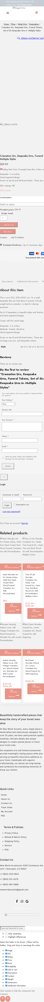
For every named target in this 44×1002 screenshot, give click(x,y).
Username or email (12, 494)
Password (32, 494)
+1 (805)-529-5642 (9, 874)
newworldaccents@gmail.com (14, 889)
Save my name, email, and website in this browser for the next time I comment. (21, 458)
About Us (5, 799)
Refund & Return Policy (16, 837)
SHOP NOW (27, 4)
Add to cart (9, 225)
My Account (6, 811)
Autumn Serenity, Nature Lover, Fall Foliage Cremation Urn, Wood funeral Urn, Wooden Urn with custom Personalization (10, 668)
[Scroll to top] (2, 999)
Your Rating (7, 400)
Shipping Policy (12, 841)
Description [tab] (7, 281)
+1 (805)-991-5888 (9, 884)
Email (5, 446)
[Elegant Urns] (19, 13)
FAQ (3, 815)
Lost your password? (12, 511)
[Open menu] (7, 13)
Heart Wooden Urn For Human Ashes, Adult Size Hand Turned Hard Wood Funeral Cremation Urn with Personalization (10, 584)
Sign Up (24, 523)
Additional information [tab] (27, 281)
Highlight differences (16, 937)
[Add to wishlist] (2, 560)
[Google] (27, 902)
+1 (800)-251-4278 (9, 879)
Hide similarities (14, 933)
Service (8, 845)
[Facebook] (17, 902)
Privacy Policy (11, 833)
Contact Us (6, 803)
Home (4, 795)
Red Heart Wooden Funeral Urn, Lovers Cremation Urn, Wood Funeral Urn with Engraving (32, 667)
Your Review (8, 420)
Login (7, 505)
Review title (7, 410)
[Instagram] (22, 902)
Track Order (6, 807)
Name (5, 436)
